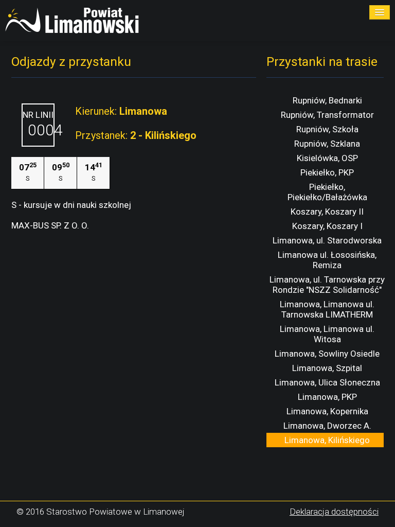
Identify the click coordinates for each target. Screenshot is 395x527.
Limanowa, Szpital (327, 368)
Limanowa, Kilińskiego (327, 440)
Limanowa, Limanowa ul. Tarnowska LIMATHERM (327, 309)
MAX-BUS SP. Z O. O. (50, 225)
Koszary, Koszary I (327, 226)
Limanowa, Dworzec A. (327, 425)
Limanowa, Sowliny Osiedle (327, 353)
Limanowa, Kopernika (327, 411)
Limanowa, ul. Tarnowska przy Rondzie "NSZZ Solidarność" (327, 284)
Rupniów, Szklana (327, 143)
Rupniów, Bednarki (327, 100)
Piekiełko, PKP (327, 172)
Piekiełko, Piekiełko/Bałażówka (327, 192)
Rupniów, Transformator (327, 115)
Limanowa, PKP (327, 397)
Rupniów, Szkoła (327, 129)
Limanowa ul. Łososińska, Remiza (327, 260)
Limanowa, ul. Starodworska (327, 240)
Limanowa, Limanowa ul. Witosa (327, 334)
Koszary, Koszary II (327, 211)
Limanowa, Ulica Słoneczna (327, 382)
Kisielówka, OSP (327, 158)
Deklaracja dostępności (334, 511)
